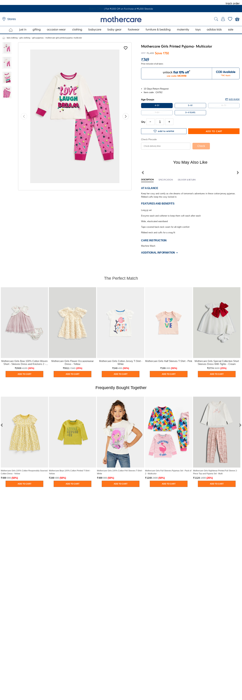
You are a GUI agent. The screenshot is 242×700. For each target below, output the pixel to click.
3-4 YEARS (190, 112)
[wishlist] (230, 19)
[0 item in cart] (237, 19)
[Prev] (24, 116)
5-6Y (190, 105)
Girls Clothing (24, 38)
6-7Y (223, 105)
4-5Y (157, 105)
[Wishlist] (125, 48)
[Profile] (223, 19)
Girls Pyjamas (38, 38)
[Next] (126, 116)
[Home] (11, 30)
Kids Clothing (12, 38)
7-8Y (157, 112)
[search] (216, 19)
